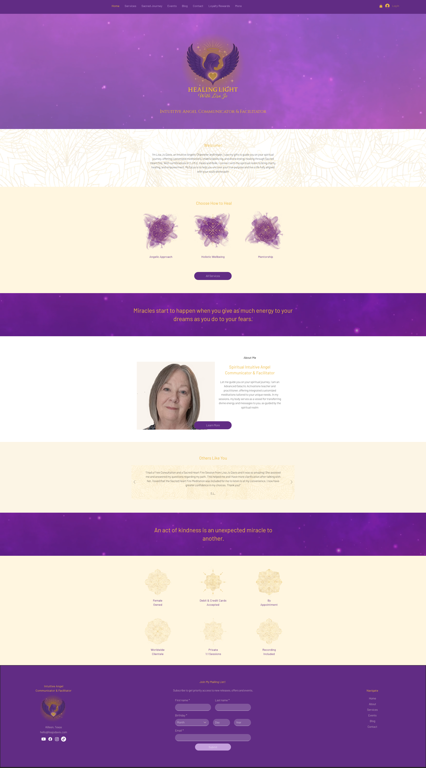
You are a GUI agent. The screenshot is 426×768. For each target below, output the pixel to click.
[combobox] (192, 722)
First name (182, 700)
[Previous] (134, 482)
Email (179, 730)
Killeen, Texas (53, 727)
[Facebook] (50, 739)
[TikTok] (63, 739)
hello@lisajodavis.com (53, 732)
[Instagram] (56, 739)
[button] (380, 6)
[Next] (291, 482)
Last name (222, 700)
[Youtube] (43, 739)
